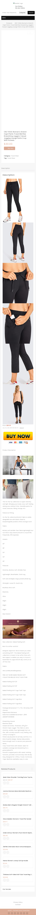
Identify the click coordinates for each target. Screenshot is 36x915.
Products (9, 23)
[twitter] (12, 913)
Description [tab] (5, 168)
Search (31, 12)
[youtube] (27, 913)
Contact (18, 904)
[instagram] (18, 913)
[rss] (15, 913)
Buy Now (10, 148)
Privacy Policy (18, 902)
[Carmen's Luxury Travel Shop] (4, 23)
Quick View (7, 783)
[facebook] (9, 913)
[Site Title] (18, 3)
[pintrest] (24, 913)
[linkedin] (21, 913)
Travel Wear (15, 156)
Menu (4, 18)
